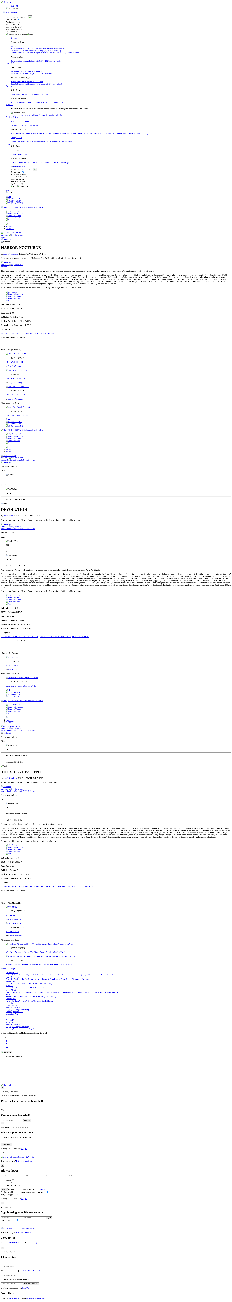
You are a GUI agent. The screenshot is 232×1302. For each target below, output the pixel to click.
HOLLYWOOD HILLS (15, 362)
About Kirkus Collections (35, 154)
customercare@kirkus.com (35, 1243)
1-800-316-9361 (14, 1243)
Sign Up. (25, 1288)
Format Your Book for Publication (68, 134)
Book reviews (11, 20)
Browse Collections (18, 154)
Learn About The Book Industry (105, 992)
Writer (8, 1183)
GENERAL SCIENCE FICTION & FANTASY (19, 637)
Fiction (22, 48)
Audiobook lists (32, 61)
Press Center (33, 1001)
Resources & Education (20, 121)
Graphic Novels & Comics (44, 53)
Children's (75, 53)
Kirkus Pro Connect (35, 996)
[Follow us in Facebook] (6, 1041)
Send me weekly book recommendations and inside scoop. (23, 1192)
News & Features (13, 25)
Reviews (9, 226)
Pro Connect (11, 32)
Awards (29, 82)
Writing (13, 125)
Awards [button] (9, 86)
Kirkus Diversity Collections (17, 996)
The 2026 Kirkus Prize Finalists (30, 207)
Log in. (24, 1149)
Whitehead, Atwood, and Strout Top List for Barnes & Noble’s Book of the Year (36, 952)
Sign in (4, 1189)
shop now (5, 235)
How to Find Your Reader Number (32, 1271)
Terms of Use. (40, 1189)
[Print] (8, 220)
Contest (22, 1001)
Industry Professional (14, 1185)
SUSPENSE (6, 333)
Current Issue (16, 115)
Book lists (22, 61)
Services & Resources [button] (14, 117)
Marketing (34, 125)
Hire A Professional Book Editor (23, 134)
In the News (27, 84)
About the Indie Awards (20, 102)
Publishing (26, 125)
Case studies (30, 142)
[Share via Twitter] (13, 216)
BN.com (31, 460)
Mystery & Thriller (38, 73)
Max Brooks (8, 516)
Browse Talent (30, 162)
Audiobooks (15, 48)
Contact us (10, 1003)
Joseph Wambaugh (10, 254)
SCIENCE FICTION (80, 637)
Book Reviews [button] (11, 38)
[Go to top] (6, 1052)
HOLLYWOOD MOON (15, 378)
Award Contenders (36, 102)
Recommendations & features (46, 142)
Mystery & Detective (49, 48)
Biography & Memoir (47, 51)
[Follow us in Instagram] (6, 1045)
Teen (32, 71)
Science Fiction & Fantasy (21, 51)
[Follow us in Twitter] (7, 1043)
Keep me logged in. (8, 1194)
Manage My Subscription (33, 988)
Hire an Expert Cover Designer (93, 134)
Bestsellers (15, 61)
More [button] (8, 144)
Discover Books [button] (12, 973)
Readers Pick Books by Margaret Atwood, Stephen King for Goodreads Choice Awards (39, 964)
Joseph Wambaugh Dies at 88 (17, 415)
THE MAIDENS (12, 932)
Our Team (15, 1001)
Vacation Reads (55, 61)
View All (14, 46)
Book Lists (18, 979)
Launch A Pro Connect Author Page (135, 134)
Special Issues (26, 115)
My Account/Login (50, 996)
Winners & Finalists (18, 94)
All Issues (35, 115)
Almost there (6, 1144)
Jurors (45, 94)
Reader (9, 1180)
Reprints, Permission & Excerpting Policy (14, 1013)
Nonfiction (35, 51)
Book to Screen (16, 84)
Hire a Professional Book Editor (18, 992)
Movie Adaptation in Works (21, 686)
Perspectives (21, 82)
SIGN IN (14, 6)
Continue (27, 1120)
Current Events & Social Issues (22, 53)
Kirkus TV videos (73, 979)
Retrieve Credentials (31, 1284)
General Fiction (16, 71)
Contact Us (10, 1020)
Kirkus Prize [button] (10, 981)
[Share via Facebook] (14, 213)
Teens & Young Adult (63, 53)
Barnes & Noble (21, 460)
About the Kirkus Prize (34, 94)
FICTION (10, 229)
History (58, 51)
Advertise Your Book (113, 134)
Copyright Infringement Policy (17, 1010)
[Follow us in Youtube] (7, 1048)
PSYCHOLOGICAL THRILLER (79, 887)
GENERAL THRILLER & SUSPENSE (38, 333)
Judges (60, 102)
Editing (19, 125)
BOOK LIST (13, 207)
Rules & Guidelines (50, 102)
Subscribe (59, 115)
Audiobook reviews (13, 22)
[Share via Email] (13, 218)
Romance (60, 48)
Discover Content (17, 162)
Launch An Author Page (59, 162)
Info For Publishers (45, 1001)
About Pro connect (43, 162)
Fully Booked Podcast (53, 84)
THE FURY (10, 915)
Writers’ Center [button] (11, 990)
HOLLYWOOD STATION (16, 395)
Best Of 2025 (43, 61)
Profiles (13, 82)
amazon (4, 237)
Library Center (16, 138)
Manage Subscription (47, 115)
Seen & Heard (37, 82)
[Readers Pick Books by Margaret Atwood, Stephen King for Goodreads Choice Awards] (40, 956)
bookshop (11, 460)
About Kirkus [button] (11, 999)
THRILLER (49, 887)
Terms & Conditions (13, 1007)
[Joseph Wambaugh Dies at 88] (18, 407)
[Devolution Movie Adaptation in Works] (22, 678)
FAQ (27, 1001)
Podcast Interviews (13, 29)
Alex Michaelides (10, 778)
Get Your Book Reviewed (45, 134)
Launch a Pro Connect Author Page (79, 992)
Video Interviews (12, 27)
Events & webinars (65, 142)
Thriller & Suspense (33, 48)
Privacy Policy (11, 1005)
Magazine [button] (9, 105)
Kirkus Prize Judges (46, 983)
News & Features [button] (12, 63)
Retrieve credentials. (24, 1161)
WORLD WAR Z (13, 665)
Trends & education (18, 142)
